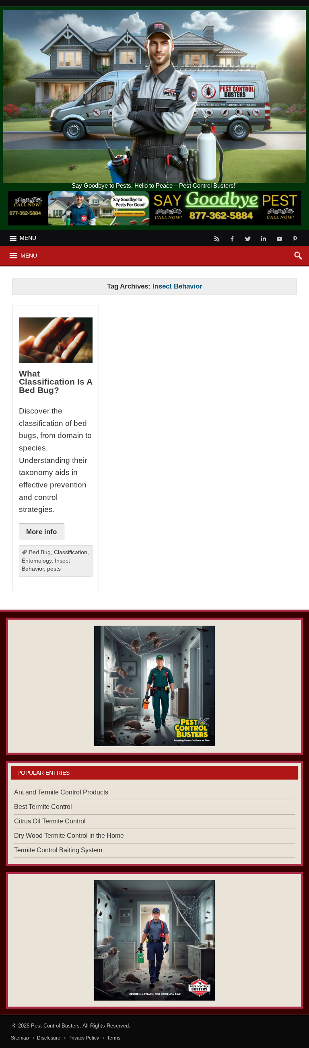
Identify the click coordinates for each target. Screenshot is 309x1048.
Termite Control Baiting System (58, 850)
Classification (70, 552)
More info (41, 532)
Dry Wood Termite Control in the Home (69, 835)
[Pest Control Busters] (154, 13)
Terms (113, 1038)
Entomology (37, 561)
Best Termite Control (43, 806)
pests (54, 569)
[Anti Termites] (154, 940)
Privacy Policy (83, 1038)
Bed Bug (40, 552)
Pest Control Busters (55, 1026)
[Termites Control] (154, 686)
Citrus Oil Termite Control (50, 821)
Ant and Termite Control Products (61, 792)
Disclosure (48, 1038)
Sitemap (20, 1038)
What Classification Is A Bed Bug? (55, 382)
